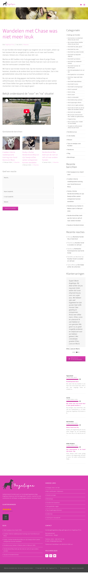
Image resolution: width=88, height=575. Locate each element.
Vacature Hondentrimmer (75, 225)
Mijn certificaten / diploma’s (54, 491)
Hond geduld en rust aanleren (76, 74)
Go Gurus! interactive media (25, 568)
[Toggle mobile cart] (81, 5)
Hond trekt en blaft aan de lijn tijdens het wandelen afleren (76, 108)
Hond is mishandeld (73, 97)
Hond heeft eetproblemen (75, 81)
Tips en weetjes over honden (74, 145)
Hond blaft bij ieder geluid (75, 46)
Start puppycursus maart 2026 (13, 530)
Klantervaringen (51, 495)
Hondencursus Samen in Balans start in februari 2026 (75, 208)
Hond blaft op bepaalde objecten (74, 55)
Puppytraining (72, 119)
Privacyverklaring (64, 568)
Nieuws (69, 140)
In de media (71, 136)
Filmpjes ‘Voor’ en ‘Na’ (53, 488)
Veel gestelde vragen (52, 506)
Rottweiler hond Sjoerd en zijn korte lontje (75, 251)
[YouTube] (54, 555)
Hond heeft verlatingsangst (75, 87)
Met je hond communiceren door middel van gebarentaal (76, 115)
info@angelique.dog (56, 541)
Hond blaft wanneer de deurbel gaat (74, 66)
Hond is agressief (72, 89)
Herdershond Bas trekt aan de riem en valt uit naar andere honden (74, 218)
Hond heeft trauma (73, 84)
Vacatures (70, 149)
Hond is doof (71, 94)
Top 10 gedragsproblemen (54, 510)
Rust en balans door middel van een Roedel (75, 122)
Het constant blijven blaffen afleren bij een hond (75, 43)
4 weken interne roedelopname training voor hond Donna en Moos (22, 535)
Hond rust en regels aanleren (76, 105)
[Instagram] (50, 555)
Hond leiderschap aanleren (75, 100)
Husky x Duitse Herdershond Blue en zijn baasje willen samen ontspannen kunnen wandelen (30, 157)
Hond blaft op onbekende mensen (74, 62)
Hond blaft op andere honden (76, 52)
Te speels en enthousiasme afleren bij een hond (75, 127)
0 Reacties (26, 44)
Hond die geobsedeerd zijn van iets (76, 71)
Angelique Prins (10, 44)
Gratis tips (49, 514)
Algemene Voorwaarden (78, 568)
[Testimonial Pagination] (73, 352)
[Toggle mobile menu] (84, 5)
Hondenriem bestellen (53, 503)
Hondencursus (72, 132)
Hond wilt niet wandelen (74, 112)
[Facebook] (46, 555)
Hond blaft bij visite (73, 49)
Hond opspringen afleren (74, 102)
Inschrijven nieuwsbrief (53, 518)
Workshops (71, 157)
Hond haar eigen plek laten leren (75, 78)
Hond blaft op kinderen (74, 59)
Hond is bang (71, 92)
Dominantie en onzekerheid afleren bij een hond (75, 39)
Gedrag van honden (73, 35)
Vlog (68, 153)
